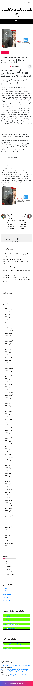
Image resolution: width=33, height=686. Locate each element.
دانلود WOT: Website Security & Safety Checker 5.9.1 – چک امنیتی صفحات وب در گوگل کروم (16, 261)
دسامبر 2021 (8, 384)
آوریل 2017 (8, 527)
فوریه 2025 (8, 325)
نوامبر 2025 (8, 309)
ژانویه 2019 (8, 476)
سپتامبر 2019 (9, 457)
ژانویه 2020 (8, 446)
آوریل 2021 (8, 406)
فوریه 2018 (8, 503)
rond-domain (24, 66)
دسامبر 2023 (9, 363)
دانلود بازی (8, 566)
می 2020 (8, 435)
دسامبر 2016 (8, 538)
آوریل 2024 (8, 352)
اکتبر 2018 (8, 484)
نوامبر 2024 (8, 333)
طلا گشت (5, 589)
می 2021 (7, 403)
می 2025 (8, 317)
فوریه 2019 (8, 473)
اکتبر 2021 (8, 389)
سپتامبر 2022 (9, 373)
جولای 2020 (8, 430)
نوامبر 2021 (8, 387)
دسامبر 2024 (9, 330)
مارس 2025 (8, 322)
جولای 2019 (8, 460)
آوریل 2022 (8, 376)
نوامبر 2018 (8, 481)
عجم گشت (5, 591)
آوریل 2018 (8, 497)
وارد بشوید (4, 241)
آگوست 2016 (9, 546)
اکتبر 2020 (8, 422)
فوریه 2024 (8, 357)
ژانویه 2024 (8, 360)
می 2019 (7, 465)
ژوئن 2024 (8, 346)
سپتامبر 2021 (9, 392)
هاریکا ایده (5, 597)
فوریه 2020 (8, 443)
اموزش (7, 563)
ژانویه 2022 (8, 381)
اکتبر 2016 (8, 540)
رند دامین (19, 80)
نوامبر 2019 (8, 451)
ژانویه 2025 (8, 328)
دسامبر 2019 (8, 449)
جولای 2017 (8, 519)
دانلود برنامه (5, 52)
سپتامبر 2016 (9, 543)
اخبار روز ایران (6, 600)
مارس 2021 (8, 408)
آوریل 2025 (8, 319)
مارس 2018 (8, 500)
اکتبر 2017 (8, 513)
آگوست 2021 (9, 395)
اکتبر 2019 (8, 454)
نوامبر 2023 (8, 365)
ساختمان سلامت (7, 594)
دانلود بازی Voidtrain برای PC (11, 267)
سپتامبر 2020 (9, 424)
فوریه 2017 (8, 532)
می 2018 (7, 495)
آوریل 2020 (8, 438)
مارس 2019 (8, 470)
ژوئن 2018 (8, 492)
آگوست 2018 (9, 486)
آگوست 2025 (9, 311)
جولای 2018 (8, 489)
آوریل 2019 (8, 468)
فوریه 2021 (8, 411)
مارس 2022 (8, 379)
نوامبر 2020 (8, 419)
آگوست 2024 (9, 341)
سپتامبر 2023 (9, 368)
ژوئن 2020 (8, 433)
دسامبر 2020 (9, 416)
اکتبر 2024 (8, 336)
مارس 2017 (8, 530)
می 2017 (7, 524)
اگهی (6, 561)
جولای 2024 (8, 344)
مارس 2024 (8, 354)
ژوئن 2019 (8, 462)
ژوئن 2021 (8, 400)
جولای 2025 (8, 314)
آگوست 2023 (9, 371)
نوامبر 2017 (8, 511)
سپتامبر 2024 (9, 338)
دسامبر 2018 (8, 478)
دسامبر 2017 (8, 508)
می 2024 (8, 349)
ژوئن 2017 (8, 521)
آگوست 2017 (8, 516)
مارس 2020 (8, 441)
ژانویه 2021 (8, 414)
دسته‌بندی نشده (9, 574)
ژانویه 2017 (8, 535)
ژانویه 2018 (8, 505)
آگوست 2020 (9, 427)
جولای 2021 (8, 398)
